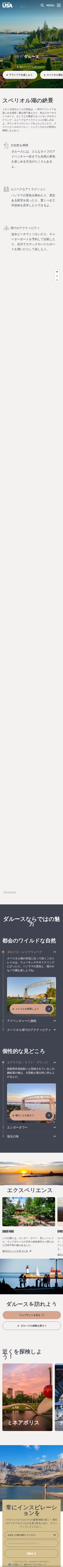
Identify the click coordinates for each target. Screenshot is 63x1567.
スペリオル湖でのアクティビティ (29, 1030)
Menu (50, 5)
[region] (31, 581)
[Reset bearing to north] (57, 280)
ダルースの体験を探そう (33, 1325)
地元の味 (13, 1136)
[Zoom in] (57, 272)
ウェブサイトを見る (29, 1315)
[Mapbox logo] (9, 892)
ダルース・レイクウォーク (24, 952)
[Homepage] (7, 6)
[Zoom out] (57, 276)
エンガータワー (17, 1127)
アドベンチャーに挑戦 (21, 1021)
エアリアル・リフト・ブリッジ (27, 1062)
